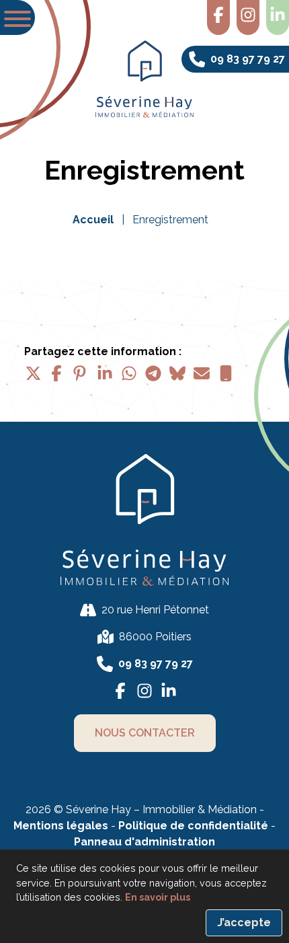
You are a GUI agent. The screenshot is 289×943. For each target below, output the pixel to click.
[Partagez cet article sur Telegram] (153, 373)
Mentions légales (60, 825)
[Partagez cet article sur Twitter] (32, 373)
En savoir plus (157, 897)
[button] (17, 17)
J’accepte (244, 922)
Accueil (93, 219)
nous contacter (145, 732)
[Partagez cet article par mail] (202, 373)
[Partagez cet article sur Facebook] (56, 373)
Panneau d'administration (144, 841)
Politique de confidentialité (194, 825)
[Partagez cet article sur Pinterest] (81, 373)
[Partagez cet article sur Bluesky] (177, 373)
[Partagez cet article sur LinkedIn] (105, 373)
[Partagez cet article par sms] (226, 373)
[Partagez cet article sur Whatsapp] (129, 373)
